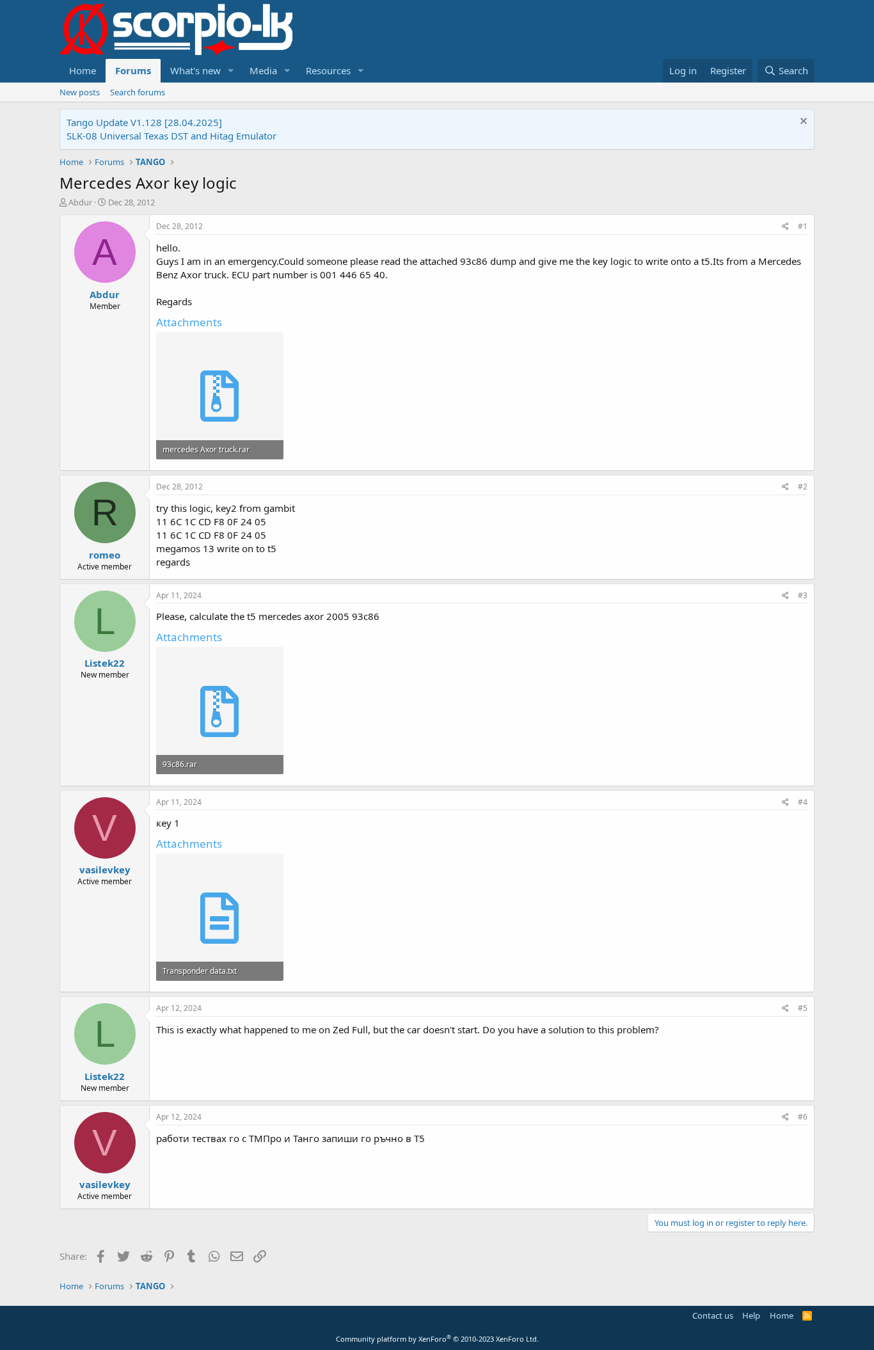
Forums (133, 70)
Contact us (712, 1315)
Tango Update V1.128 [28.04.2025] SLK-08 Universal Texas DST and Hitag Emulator (171, 129)
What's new (195, 70)
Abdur (80, 202)
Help (751, 1315)
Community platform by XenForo (437, 1339)
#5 (802, 1008)
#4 (802, 802)
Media (263, 70)
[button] (231, 71)
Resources (328, 70)
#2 (802, 486)
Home (82, 70)
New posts (80, 92)
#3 (802, 595)
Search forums (137, 92)
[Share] (785, 226)
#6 (802, 1116)
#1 (802, 226)
